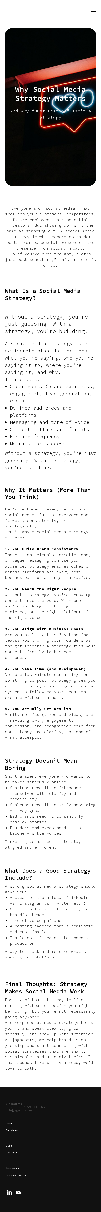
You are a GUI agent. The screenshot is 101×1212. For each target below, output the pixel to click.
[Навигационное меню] (93, 11)
